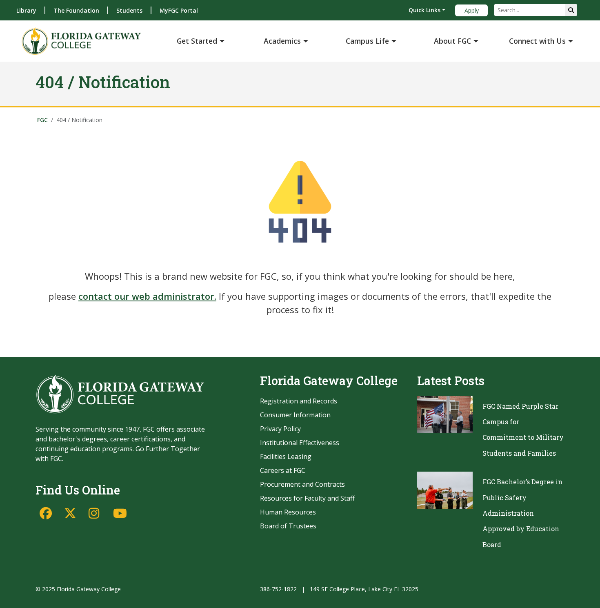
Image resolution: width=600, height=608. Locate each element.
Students (129, 10)
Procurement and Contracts (302, 484)
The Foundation (76, 10)
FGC (42, 120)
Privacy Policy (280, 428)
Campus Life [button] (367, 41)
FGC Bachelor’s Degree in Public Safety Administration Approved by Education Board (522, 513)
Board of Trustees (288, 525)
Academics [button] (282, 41)
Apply (471, 10)
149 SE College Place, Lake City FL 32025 (364, 589)
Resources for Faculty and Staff (307, 498)
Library (26, 10)
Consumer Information (295, 414)
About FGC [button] (452, 41)
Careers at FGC (282, 470)
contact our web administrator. (147, 296)
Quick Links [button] (424, 10)
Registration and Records (298, 400)
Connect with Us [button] (537, 41)
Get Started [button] (197, 41)
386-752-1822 (278, 589)
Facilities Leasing (285, 456)
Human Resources (288, 512)
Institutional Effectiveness (299, 442)
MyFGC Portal (179, 10)
